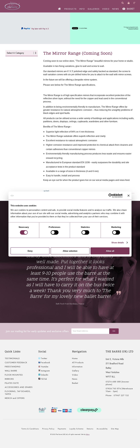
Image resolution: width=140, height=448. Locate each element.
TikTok (43, 379)
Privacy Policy (48, 428)
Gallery (75, 370)
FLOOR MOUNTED (14, 374)
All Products (78, 362)
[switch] (54, 232)
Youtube (44, 366)
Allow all (110, 251)
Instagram (45, 370)
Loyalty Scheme (76, 428)
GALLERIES (94, 9)
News (74, 379)
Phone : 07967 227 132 (117, 395)
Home (75, 358)
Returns (90, 428)
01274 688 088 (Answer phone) (117, 383)
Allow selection (70, 251)
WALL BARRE (11, 370)
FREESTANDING (13, 366)
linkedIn (44, 374)
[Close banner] (128, 196)
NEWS (115, 9)
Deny (30, 251)
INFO (82, 9)
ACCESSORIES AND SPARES (19, 387)
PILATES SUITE (12, 383)
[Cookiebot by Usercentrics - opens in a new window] (110, 196)
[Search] (123, 3)
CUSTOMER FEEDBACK (16, 362)
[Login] (129, 3)
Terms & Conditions (30, 428)
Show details (117, 242)
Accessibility (102, 428)
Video (75, 374)
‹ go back (46, 191)
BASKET (130, 8)
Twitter (43, 358)
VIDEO (106, 9)
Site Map (115, 428)
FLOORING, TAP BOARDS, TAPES (18, 392)
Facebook (45, 362)
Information (77, 366)
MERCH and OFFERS (15, 398)
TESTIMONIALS (12, 358)
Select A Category (15, 53)
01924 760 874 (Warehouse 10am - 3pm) (119, 390)
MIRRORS (9, 379)
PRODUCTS (70, 9)
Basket (75, 383)
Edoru (88, 434)
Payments (62, 428)
